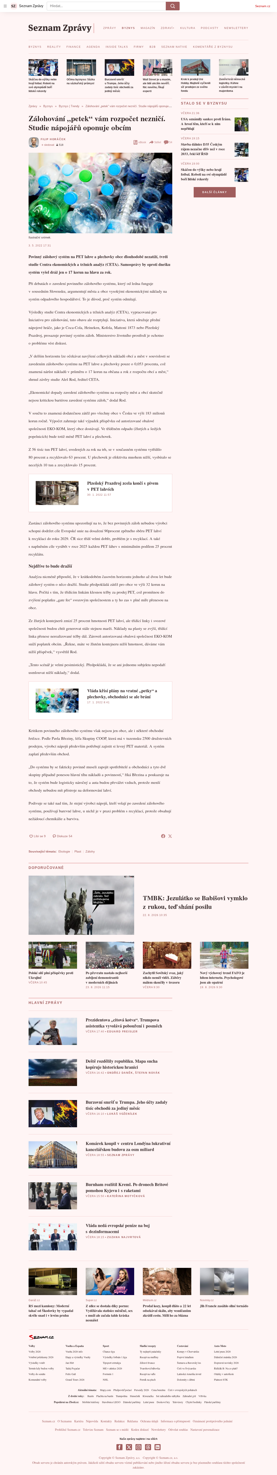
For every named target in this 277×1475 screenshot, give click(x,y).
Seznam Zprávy (120, 1155)
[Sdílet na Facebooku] (163, 836)
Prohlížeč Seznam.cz (67, 1429)
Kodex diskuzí (140, 1429)
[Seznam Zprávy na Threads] (148, 1447)
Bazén (90, 1396)
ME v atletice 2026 (112, 1368)
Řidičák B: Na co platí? (226, 1368)
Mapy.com (105, 1390)
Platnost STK (221, 1379)
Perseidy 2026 (141, 1390)
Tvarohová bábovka (150, 1368)
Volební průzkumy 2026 (41, 1357)
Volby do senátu (37, 1374)
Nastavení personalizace (204, 1429)
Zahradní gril (189, 1396)
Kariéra (78, 1421)
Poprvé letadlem (185, 1357)
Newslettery (158, 1429)
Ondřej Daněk (120, 1072)
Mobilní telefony (90, 1402)
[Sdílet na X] (170, 836)
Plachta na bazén (104, 1396)
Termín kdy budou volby (41, 1368)
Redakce (119, 1421)
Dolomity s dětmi (186, 1379)
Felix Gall (71, 1374)
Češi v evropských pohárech (182, 1390)
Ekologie (64, 851)
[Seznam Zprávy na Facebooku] (119, 1447)
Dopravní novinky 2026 (226, 1362)
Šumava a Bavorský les (189, 1362)
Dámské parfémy (132, 1402)
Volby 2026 (35, 1351)
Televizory (177, 1402)
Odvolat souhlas (178, 1429)
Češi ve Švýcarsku (186, 1368)
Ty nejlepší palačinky (150, 1351)
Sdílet (157, 142)
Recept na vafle (147, 1374)
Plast (77, 851)
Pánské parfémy (212, 1402)
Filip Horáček (53, 139)
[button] (43, 67)
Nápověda (92, 1421)
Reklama (132, 1421)
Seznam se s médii (117, 1429)
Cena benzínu (158, 1390)
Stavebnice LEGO (111, 1402)
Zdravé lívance (147, 1362)
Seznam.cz (262, 6)
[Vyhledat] (173, 6)
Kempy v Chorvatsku (188, 1351)
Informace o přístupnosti (175, 1421)
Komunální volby (38, 1379)
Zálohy (90, 851)
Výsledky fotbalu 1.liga (115, 1357)
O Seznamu (65, 1421)
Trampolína (121, 1396)
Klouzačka (148, 1396)
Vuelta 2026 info (74, 1351)
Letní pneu (148, 1402)
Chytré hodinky (194, 1402)
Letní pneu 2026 (222, 1351)
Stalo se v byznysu (204, 103)
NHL (105, 1379)
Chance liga (109, 1351)
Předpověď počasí (122, 1390)
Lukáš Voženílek (122, 1113)
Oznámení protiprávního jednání (212, 1421)
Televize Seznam (93, 1429)
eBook (142, 142)
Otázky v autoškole (224, 1374)
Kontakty (106, 1421)
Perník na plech (148, 1379)
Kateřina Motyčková (126, 1196)
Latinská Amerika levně (189, 1374)
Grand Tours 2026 (75, 1379)
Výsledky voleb (37, 1362)
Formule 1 (108, 1374)
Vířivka (202, 1396)
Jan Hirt (70, 1362)
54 (170, 142)
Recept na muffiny (149, 1357)
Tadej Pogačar (73, 1368)
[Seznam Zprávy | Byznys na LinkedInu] (158, 1447)
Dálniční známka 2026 (225, 1357)
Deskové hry (163, 1402)
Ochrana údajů (149, 1421)
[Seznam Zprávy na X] (129, 1447)
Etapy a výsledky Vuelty (78, 1357)
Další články (214, 192)
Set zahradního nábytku (168, 1396)
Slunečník (135, 1396)
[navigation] (5, 6)
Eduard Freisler (122, 1031)
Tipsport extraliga (112, 1362)
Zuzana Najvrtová (124, 1237)
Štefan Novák (147, 1072)
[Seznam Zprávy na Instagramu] (138, 1447)
